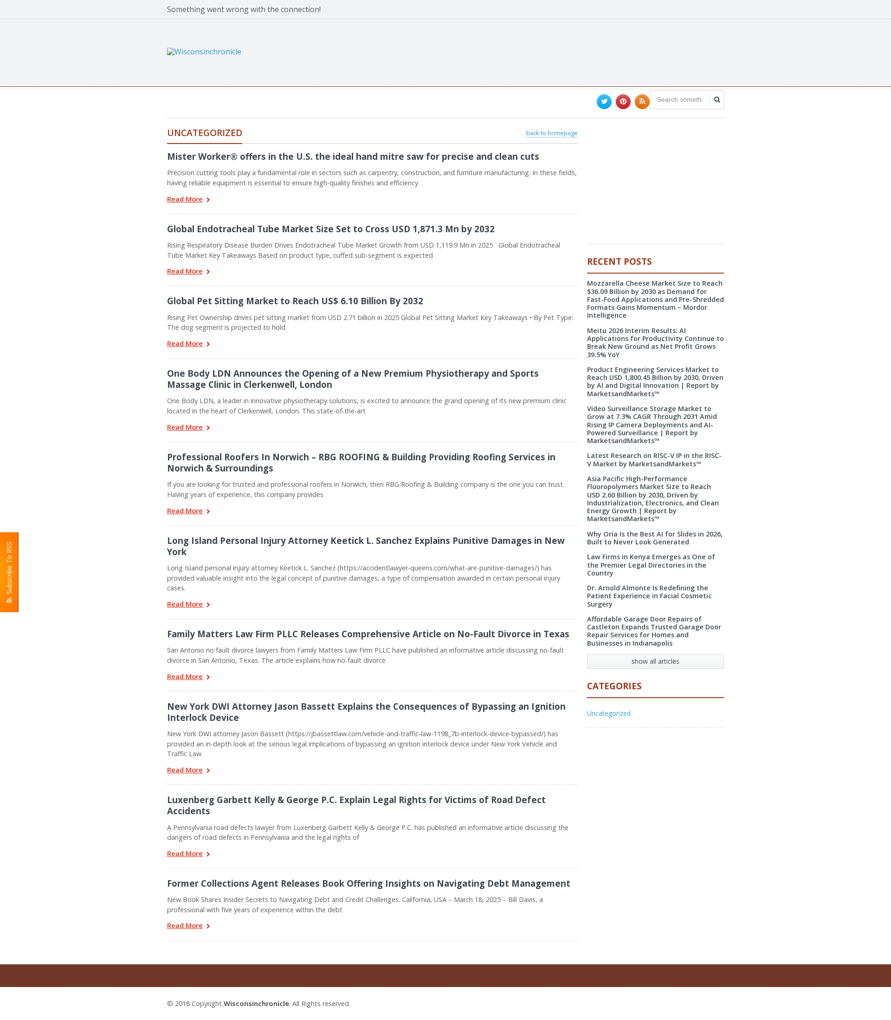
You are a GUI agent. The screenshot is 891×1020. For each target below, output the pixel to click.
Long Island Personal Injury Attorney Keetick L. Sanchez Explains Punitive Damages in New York (366, 546)
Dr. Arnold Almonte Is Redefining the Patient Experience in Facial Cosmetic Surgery (649, 595)
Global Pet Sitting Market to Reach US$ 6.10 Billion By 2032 (295, 301)
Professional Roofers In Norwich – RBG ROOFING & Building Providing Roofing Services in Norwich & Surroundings (361, 462)
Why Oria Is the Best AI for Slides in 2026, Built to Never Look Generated (655, 538)
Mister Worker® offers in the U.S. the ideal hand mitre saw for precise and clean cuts (353, 156)
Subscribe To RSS (9, 570)
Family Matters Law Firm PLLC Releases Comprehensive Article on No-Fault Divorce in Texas (368, 634)
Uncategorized (609, 713)
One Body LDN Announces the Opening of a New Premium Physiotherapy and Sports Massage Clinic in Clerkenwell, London (353, 378)
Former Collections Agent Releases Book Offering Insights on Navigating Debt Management (368, 883)
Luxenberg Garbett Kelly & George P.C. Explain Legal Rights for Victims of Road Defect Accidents (356, 805)
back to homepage (552, 133)
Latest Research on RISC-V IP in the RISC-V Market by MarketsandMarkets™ (654, 459)
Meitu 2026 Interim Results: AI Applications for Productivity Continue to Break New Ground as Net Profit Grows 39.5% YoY (655, 342)
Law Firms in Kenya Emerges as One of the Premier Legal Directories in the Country (651, 564)
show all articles (655, 661)
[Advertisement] (555, 51)
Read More (185, 199)
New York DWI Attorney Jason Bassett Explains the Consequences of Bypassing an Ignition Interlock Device (366, 711)
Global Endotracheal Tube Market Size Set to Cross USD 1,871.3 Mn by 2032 (331, 229)
